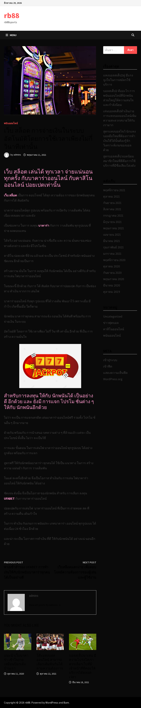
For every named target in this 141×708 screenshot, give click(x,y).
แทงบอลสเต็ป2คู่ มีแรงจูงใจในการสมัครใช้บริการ (118, 80)
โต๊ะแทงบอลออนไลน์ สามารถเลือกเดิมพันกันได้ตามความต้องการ (49, 661)
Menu (13, 35)
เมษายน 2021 (112, 235)
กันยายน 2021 (112, 203)
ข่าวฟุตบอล (111, 323)
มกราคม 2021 (112, 254)
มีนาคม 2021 (111, 241)
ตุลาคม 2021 (111, 196)
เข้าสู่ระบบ (110, 360)
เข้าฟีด (107, 366)
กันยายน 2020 (112, 273)
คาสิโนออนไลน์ (113, 329)
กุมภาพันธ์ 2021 (113, 247)
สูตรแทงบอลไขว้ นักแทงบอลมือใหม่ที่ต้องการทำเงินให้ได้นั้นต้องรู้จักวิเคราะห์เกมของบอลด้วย (119, 140)
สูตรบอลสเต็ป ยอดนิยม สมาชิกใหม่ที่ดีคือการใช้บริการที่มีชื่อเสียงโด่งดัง (119, 161)
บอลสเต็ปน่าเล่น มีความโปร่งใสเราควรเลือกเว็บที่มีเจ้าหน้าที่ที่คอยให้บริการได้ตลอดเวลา (82, 666)
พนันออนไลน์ (11, 123)
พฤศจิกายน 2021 (114, 190)
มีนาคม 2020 (111, 285)
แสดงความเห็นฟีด (115, 373)
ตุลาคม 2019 (111, 292)
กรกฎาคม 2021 (113, 215)
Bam (66, 702)
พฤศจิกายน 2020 (114, 260)
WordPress (51, 702)
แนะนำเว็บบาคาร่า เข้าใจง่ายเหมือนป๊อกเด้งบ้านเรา (16, 661)
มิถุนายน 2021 (112, 222)
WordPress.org (112, 379)
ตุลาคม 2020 (111, 266)
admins (17, 154)
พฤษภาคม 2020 (113, 279)
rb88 (11, 15)
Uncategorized (112, 316)
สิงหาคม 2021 (112, 209)
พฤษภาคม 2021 (113, 228)
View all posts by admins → (45, 605)
